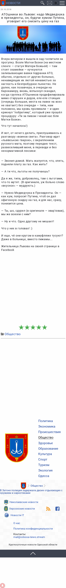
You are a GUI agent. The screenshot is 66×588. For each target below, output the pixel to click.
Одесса (43, 476)
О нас (16, 523)
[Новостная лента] (48, 509)
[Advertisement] (33, 288)
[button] (33, 553)
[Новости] (23, 485)
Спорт (42, 459)
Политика (45, 421)
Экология (45, 470)
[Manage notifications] (2, 585)
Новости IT (17, 515)
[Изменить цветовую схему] (56, 3)
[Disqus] (33, 378)
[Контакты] (50, 3)
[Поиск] (42, 3)
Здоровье (45, 443)
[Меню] (62, 3)
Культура (45, 454)
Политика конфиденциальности (33, 528)
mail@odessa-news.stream (29, 537)
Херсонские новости (22, 508)
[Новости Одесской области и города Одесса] (10, 3)
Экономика (46, 426)
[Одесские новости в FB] (57, 509)
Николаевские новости (24, 502)
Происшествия (49, 432)
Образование (48, 448)
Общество (45, 437)
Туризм (43, 465)
